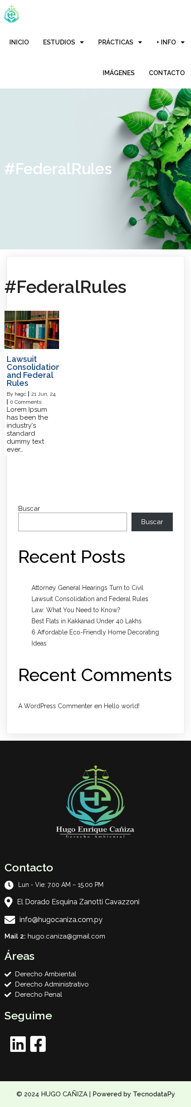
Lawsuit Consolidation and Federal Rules (90, 598)
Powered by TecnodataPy (133, 1094)
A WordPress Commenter (55, 706)
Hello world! (121, 706)
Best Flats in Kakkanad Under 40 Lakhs (87, 621)
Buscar (29, 509)
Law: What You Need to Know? (76, 610)
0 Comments (25, 402)
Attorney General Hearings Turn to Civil (87, 587)
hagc (20, 394)
